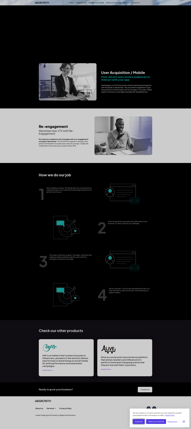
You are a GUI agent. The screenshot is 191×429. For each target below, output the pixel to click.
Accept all (138, 421)
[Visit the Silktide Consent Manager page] (183, 421)
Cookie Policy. (170, 415)
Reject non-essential (156, 421)
